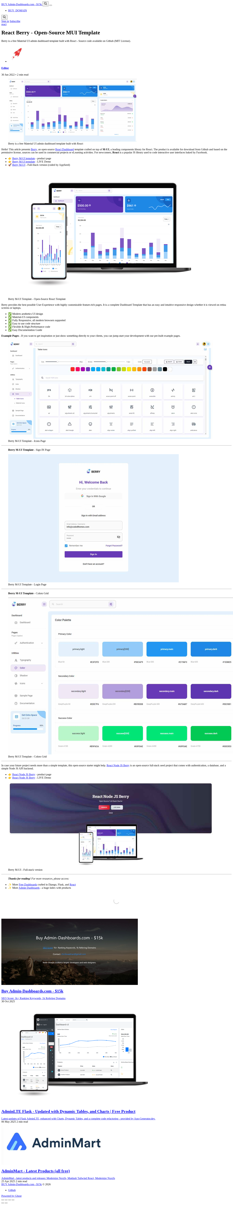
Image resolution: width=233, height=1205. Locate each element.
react (3, 24)
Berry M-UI (18, 164)
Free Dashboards (28, 884)
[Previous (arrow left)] (2, 1202)
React (73, 884)
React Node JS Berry (118, 765)
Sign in (5, 21)
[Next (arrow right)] (6, 1202)
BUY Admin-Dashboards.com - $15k (21, 4)
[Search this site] (45, 3)
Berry (34, 149)
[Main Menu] (50, 5)
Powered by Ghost (11, 1195)
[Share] (6, 1199)
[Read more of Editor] (16, 61)
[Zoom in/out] (13, 1199)
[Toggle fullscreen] (9, 1199)
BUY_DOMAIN (17, 10)
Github (12, 1190)
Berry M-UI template (23, 158)
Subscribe (15, 21)
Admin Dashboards (29, 887)
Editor (5, 68)
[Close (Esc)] (2, 1199)
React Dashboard (64, 149)
